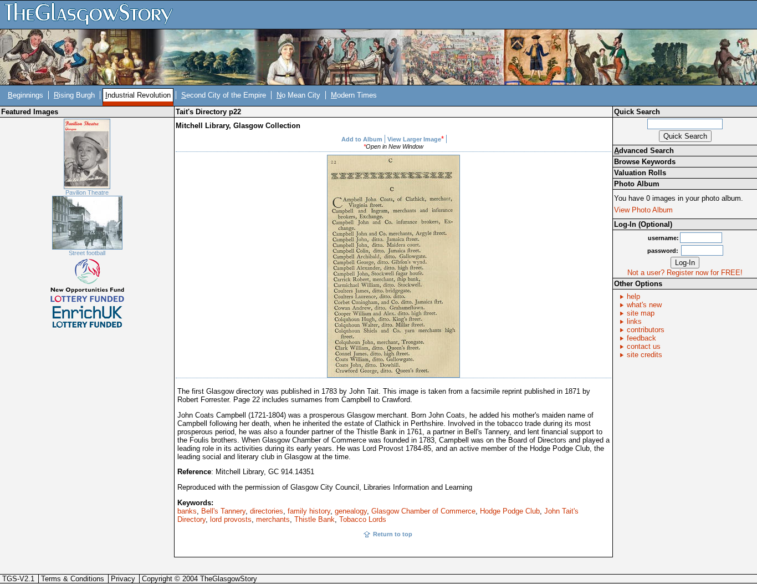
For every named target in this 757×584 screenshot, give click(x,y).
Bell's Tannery (223, 511)
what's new (644, 305)
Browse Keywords (645, 162)
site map (640, 313)
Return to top (392, 534)
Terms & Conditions (72, 579)
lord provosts (231, 519)
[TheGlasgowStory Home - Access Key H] (92, 14)
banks (187, 511)
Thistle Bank (314, 519)
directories (266, 511)
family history (309, 511)
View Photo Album (643, 210)
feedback (641, 338)
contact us (644, 346)
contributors (645, 330)
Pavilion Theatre (87, 192)
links (634, 321)
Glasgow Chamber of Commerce (423, 511)
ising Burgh (74, 95)
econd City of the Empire (223, 95)
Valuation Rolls (640, 173)
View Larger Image (414, 139)
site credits (644, 355)
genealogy (351, 511)
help (633, 296)
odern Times (354, 95)
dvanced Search (644, 150)
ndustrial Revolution (138, 95)
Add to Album (361, 139)
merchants (273, 519)
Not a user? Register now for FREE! (685, 272)
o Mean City (298, 95)
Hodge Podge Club (510, 511)
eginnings (25, 95)
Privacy (123, 579)
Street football (87, 253)
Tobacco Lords (362, 519)
